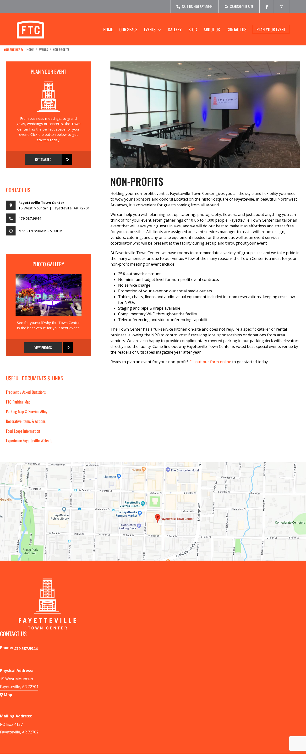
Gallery (175, 29)
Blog (192, 29)
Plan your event (271, 29)
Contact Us (236, 29)
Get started (43, 159)
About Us (212, 29)
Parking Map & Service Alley (26, 411)
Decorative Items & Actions (25, 421)
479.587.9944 (29, 218)
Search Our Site (241, 6)
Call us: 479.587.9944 (197, 6)
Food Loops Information (23, 431)
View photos (43, 347)
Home (108, 29)
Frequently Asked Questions (26, 392)
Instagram (281, 8)
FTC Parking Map (18, 402)
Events (150, 29)
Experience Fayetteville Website (29, 440)
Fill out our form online (210, 361)
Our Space (128, 29)
